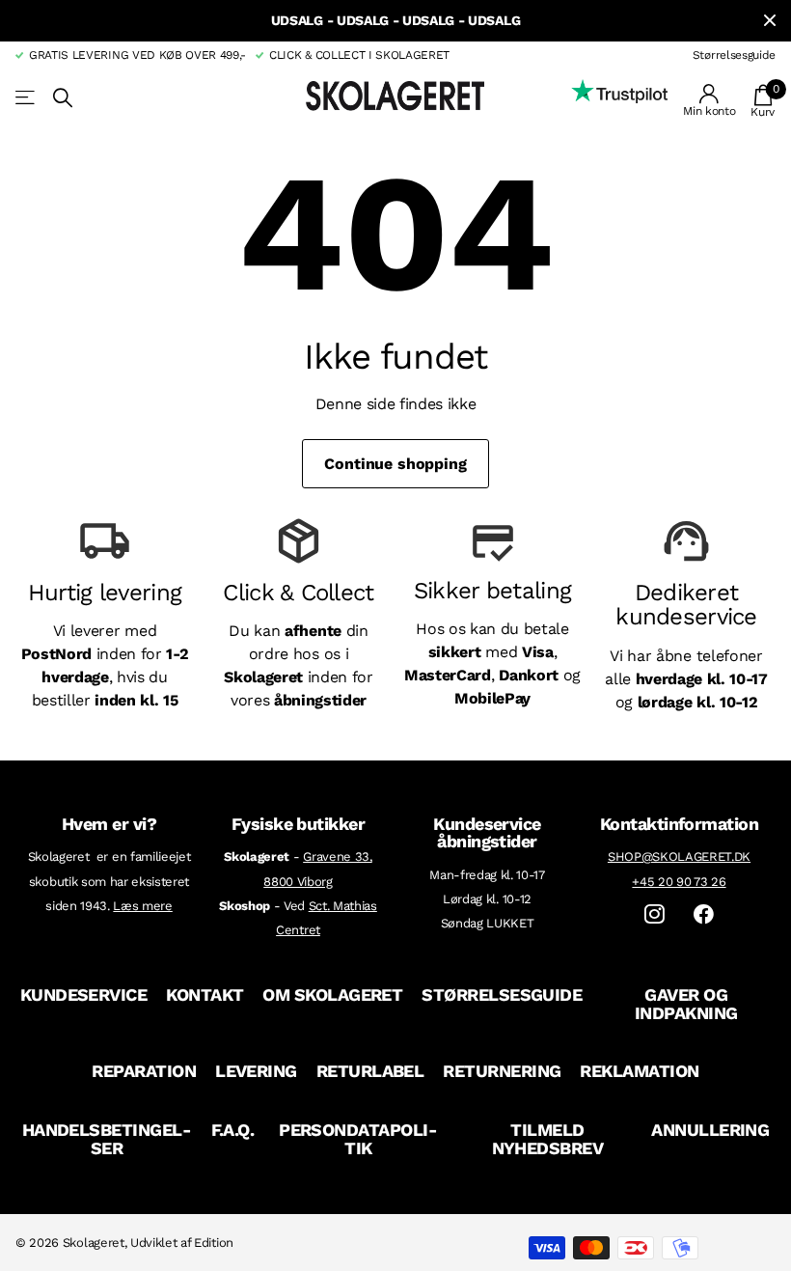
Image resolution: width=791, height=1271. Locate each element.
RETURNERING (501, 1071)
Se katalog (26, 98)
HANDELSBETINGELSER (107, 1138)
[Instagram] (654, 914)
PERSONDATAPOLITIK (358, 1138)
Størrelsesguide (734, 55)
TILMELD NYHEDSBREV (548, 1138)
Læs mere (142, 905)
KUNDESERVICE (84, 994)
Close (770, 20)
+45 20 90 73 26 (678, 881)
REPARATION (144, 1071)
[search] (62, 98)
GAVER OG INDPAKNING (686, 1003)
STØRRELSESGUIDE (502, 994)
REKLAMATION (639, 1071)
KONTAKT (204, 994)
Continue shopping (395, 464)
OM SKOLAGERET (332, 994)
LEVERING (256, 1071)
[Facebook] (704, 914)
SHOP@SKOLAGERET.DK (679, 856)
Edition (213, 1242)
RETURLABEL (370, 1071)
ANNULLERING (710, 1129)
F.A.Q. (233, 1129)
